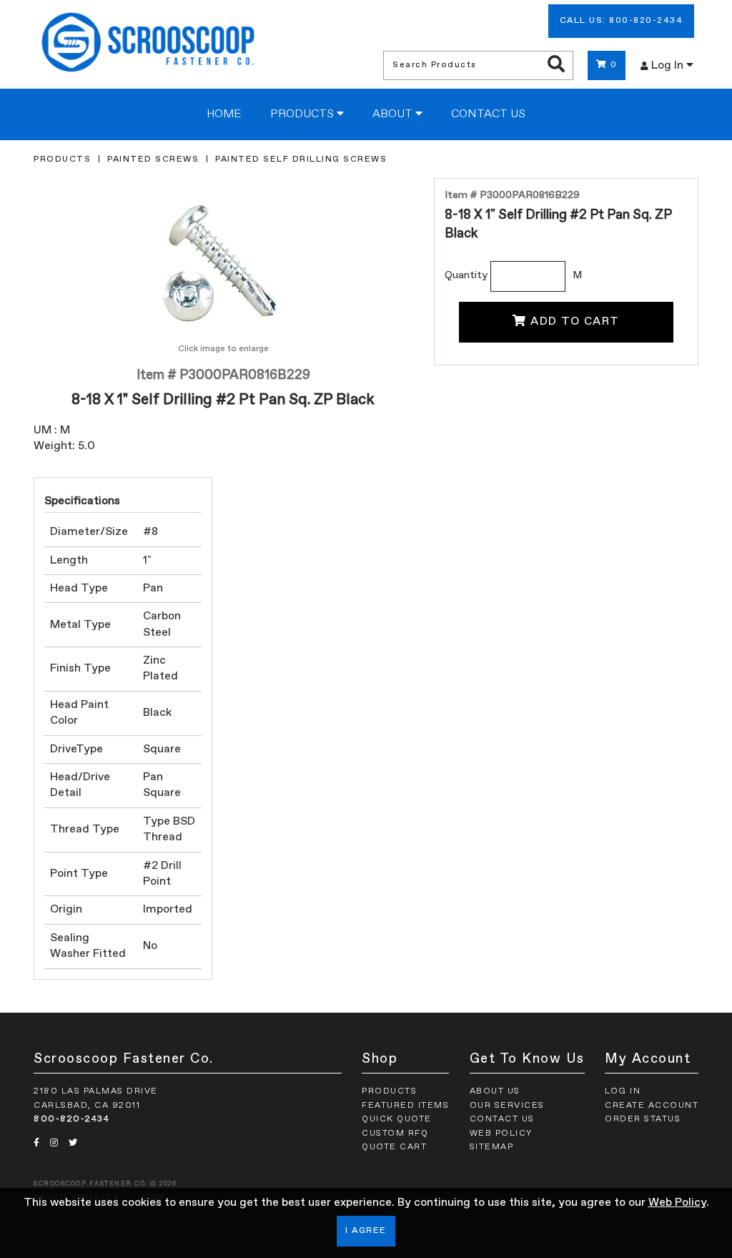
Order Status (643, 1119)
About (393, 114)
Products (303, 114)
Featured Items (405, 1105)
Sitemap (492, 1147)
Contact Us (488, 114)
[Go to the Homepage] (148, 44)
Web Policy (677, 1203)
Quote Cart (394, 1147)
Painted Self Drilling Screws (301, 159)
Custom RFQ (395, 1133)
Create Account (651, 1105)
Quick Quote (397, 1119)
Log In (668, 66)
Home (224, 114)
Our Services (507, 1105)
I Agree (366, 1231)
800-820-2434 (71, 1119)
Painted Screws (153, 159)
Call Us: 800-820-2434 (621, 20)
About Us (495, 1091)
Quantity (466, 275)
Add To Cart (575, 322)
